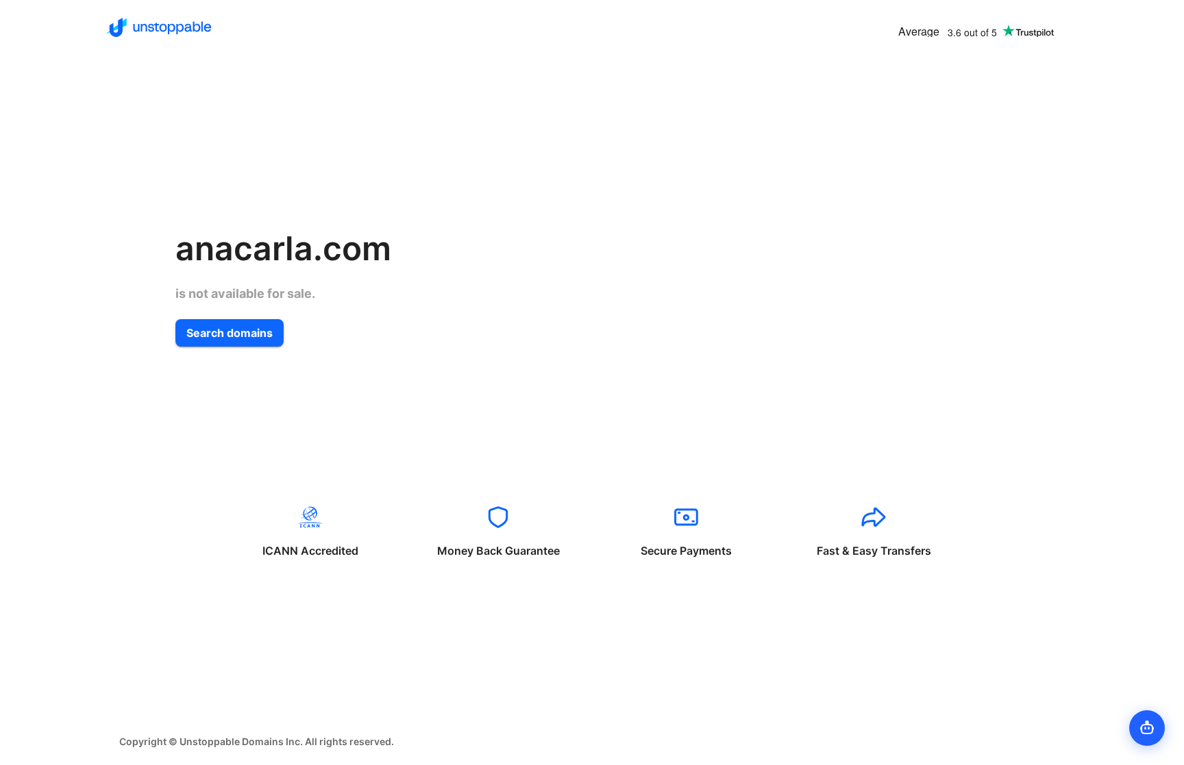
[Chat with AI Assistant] (1147, 728)
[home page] (159, 27)
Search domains (229, 333)
